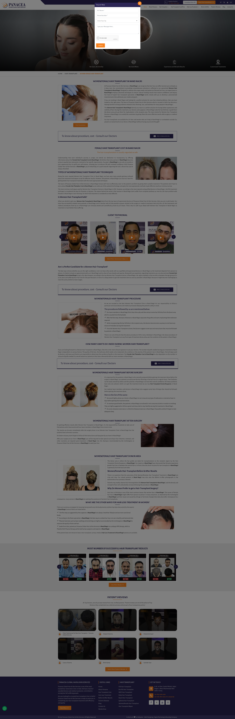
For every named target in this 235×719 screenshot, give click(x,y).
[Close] (140, 3)
